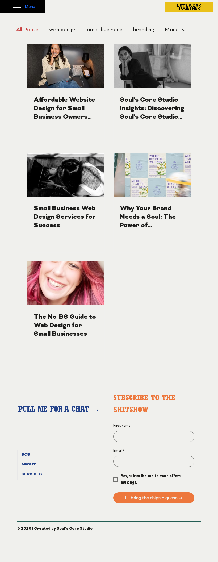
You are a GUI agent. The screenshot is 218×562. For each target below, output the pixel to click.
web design (63, 30)
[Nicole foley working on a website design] (65, 175)
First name (122, 426)
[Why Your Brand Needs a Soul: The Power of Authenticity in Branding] (152, 175)
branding (143, 30)
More (172, 30)
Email (119, 451)
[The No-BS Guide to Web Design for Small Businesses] (65, 283)
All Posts (27, 30)
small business (105, 30)
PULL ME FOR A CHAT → (60, 410)
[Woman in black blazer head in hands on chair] (152, 66)
